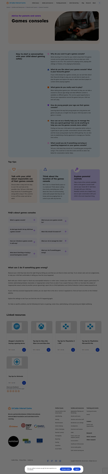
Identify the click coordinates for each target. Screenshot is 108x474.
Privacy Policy (38, 255)
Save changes (69, 256)
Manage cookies (66, 469)
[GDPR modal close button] (72, 217)
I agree (77, 469)
